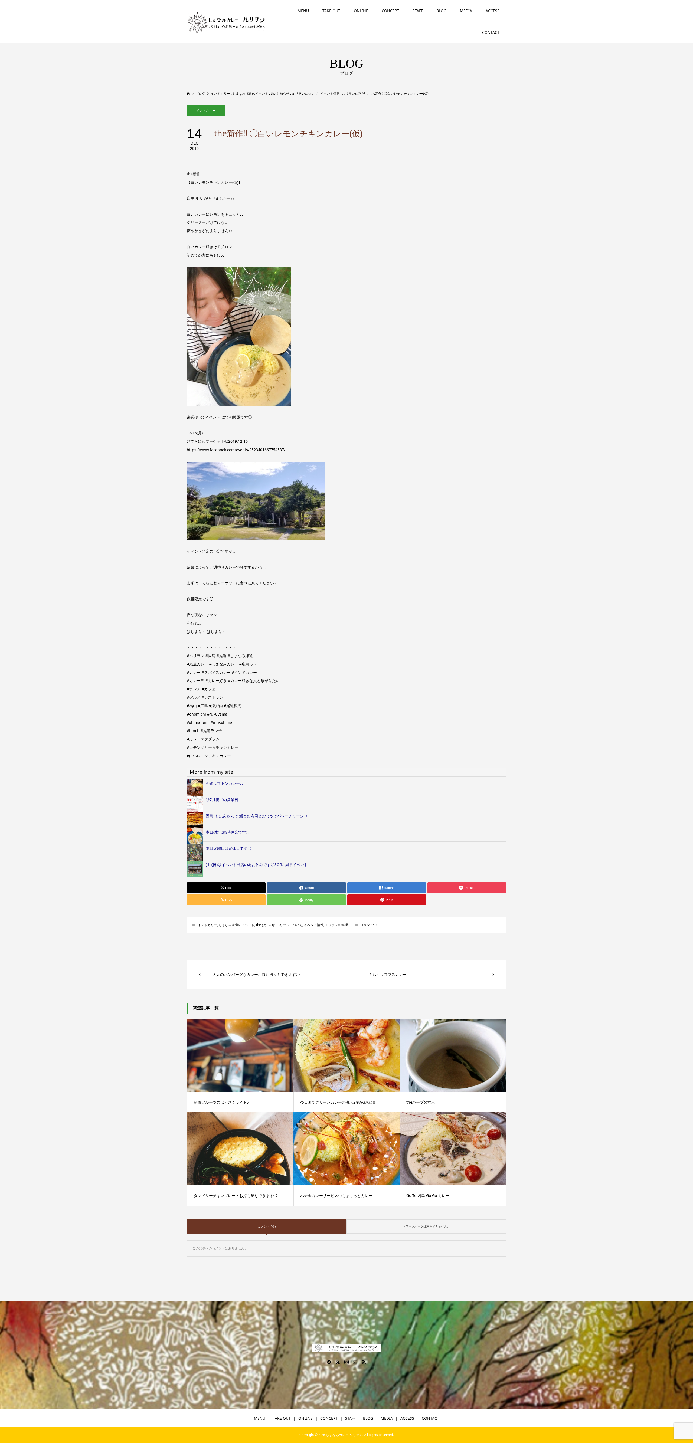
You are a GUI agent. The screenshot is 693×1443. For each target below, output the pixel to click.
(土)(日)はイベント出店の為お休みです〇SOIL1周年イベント (257, 864)
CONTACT (490, 32)
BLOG (441, 10)
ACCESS (492, 10)
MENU (303, 10)
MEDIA (466, 10)
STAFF (418, 10)
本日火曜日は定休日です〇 (228, 848)
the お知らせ (265, 925)
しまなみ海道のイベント (236, 925)
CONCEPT (390, 10)
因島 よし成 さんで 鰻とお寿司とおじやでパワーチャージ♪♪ (257, 815)
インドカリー (205, 110)
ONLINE (361, 10)
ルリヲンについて (289, 925)
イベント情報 (313, 925)
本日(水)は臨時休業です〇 (228, 832)
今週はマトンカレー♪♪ (225, 783)
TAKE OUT (331, 10)
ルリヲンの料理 (336, 925)
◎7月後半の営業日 (222, 799)
